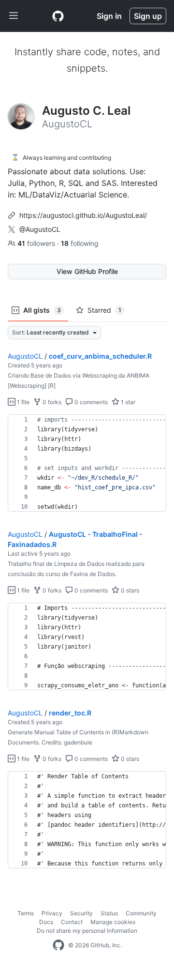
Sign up (148, 16)
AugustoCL (25, 356)
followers (37, 243)
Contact (72, 921)
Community (141, 913)
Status (109, 913)
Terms (25, 913)
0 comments (90, 402)
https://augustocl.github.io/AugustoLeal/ (83, 215)
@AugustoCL (39, 229)
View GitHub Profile (87, 271)
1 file (22, 402)
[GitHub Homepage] (58, 945)
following (80, 243)
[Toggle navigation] (13, 16)
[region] (87, 463)
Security (81, 913)
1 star (127, 402)
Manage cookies (112, 921)
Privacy (52, 913)
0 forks (51, 402)
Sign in (109, 16)
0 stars (129, 590)
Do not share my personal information (87, 930)
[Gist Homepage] (58, 16)
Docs (46, 921)
